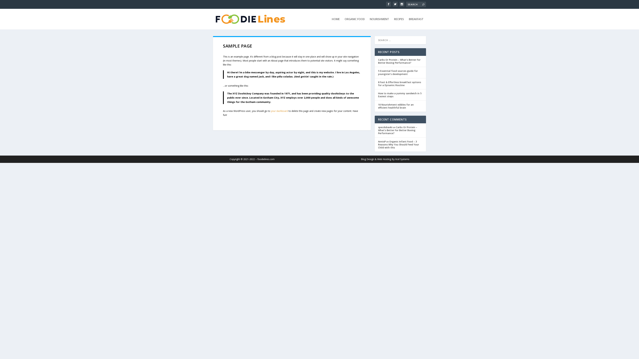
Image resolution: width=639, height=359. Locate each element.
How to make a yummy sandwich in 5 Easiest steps (400, 95)
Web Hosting (384, 159)
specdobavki (385, 127)
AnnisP (382, 141)
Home (336, 19)
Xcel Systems (402, 159)
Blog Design (367, 159)
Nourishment (379, 19)
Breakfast (416, 19)
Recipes (399, 19)
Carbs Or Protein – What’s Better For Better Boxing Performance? (399, 61)
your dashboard (279, 111)
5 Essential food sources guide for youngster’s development (398, 72)
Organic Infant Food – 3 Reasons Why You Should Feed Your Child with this (398, 144)
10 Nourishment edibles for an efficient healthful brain (396, 106)
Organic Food (355, 19)
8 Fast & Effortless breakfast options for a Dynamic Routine (399, 84)
